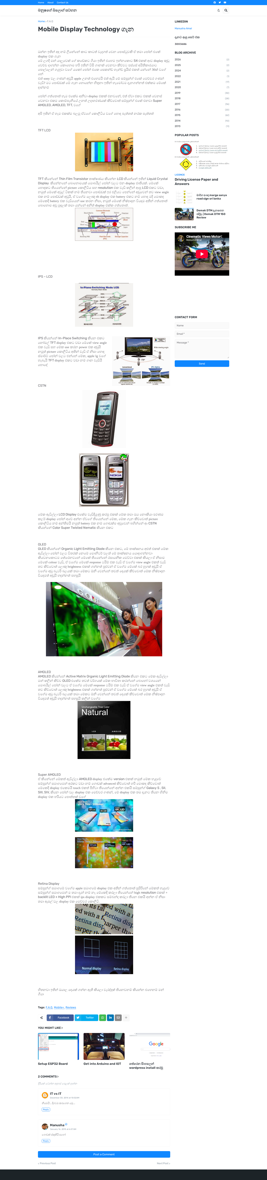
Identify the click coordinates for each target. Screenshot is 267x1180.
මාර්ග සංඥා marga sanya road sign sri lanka (212, 197)
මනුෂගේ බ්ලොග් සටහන (57, 10)
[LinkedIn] (110, 1017)
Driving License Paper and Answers (196, 181)
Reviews (71, 1007)
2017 (202, 104)
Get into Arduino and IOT (102, 1064)
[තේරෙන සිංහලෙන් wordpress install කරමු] (149, 1046)
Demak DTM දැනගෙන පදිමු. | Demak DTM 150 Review (211, 214)
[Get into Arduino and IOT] (104, 1046)
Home (41, 2)
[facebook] (215, 2)
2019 (202, 92)
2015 (202, 115)
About (50, 2)
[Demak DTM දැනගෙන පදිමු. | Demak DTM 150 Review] (184, 214)
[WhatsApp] (102, 1017)
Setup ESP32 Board (53, 1064)
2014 (202, 120)
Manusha (57, 1125)
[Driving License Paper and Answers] (202, 155)
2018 (202, 98)
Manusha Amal (183, 28)
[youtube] (225, 2)
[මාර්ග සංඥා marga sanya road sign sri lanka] (184, 197)
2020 (202, 87)
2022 (202, 76)
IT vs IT (55, 1094)
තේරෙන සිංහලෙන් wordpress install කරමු (146, 1066)
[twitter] (220, 2)
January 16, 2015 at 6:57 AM (63, 1129)
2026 (202, 59)
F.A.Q (50, 21)
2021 (202, 81)
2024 (202, 70)
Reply (46, 1109)
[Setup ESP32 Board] (58, 1046)
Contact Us (62, 2)
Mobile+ (59, 1007)
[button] (219, 10)
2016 (202, 109)
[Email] (118, 1017)
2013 (202, 126)
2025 (202, 65)
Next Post (162, 1163)
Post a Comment (104, 1154)
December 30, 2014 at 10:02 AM (64, 1098)
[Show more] (126, 1017)
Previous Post (48, 1163)
